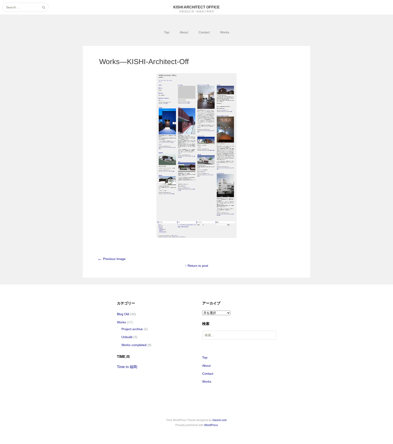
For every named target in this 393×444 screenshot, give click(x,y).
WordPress (211, 425)
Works (224, 32)
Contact (204, 32)
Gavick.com (219, 420)
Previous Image (112, 259)
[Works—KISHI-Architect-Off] (196, 237)
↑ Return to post (196, 265)
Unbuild (126, 337)
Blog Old (123, 314)
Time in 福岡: (127, 367)
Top (166, 32)
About (184, 32)
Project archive (132, 329)
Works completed (133, 345)
